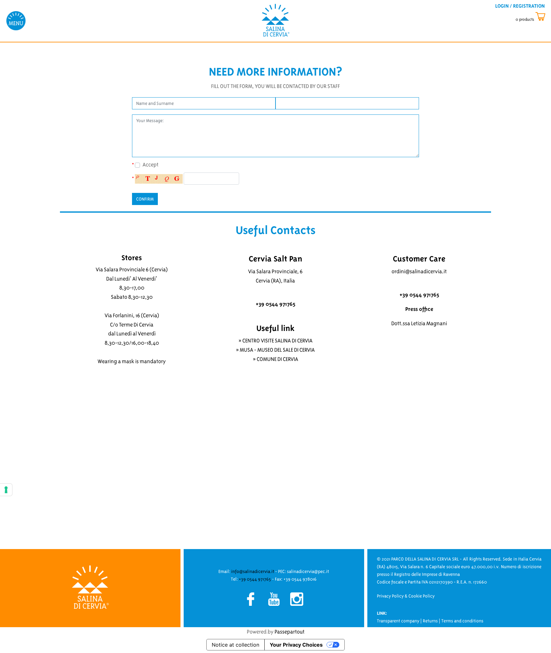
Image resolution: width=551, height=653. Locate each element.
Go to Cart (536, 16)
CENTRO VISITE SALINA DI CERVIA (277, 340)
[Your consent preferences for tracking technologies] (6, 490)
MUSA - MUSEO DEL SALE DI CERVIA (277, 350)
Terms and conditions (462, 621)
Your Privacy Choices (296, 645)
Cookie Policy (421, 596)
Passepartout (290, 631)
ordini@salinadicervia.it (419, 271)
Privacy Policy (390, 596)
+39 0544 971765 (255, 579)
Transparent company (398, 621)
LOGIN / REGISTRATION (520, 6)
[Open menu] (16, 20)
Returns (430, 621)
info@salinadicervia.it (252, 571)
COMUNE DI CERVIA (277, 359)
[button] (145, 199)
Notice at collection (235, 645)
